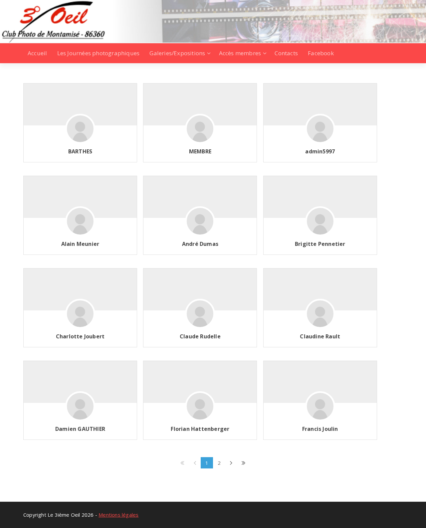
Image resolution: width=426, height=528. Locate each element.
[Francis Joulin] (320, 410)
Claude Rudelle (200, 336)
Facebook (321, 53)
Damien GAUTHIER (80, 429)
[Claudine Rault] (320, 317)
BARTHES (80, 151)
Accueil (37, 53)
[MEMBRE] (200, 132)
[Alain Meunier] (80, 225)
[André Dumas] (200, 225)
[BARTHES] (80, 132)
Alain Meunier (80, 244)
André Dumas (200, 244)
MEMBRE (200, 151)
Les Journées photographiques (98, 53)
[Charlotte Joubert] (80, 317)
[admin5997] (320, 132)
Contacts (286, 53)
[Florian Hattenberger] (200, 410)
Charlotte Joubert (80, 336)
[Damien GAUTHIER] (80, 410)
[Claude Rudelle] (200, 317)
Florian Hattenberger (200, 429)
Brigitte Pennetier (320, 244)
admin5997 (320, 151)
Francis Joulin (320, 429)
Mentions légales (118, 514)
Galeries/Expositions (177, 53)
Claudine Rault (320, 336)
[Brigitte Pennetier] (320, 225)
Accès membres (240, 53)
